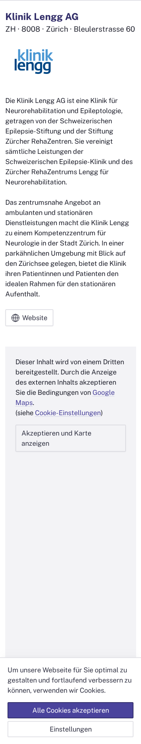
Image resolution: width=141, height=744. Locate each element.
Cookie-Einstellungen (68, 413)
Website (34, 318)
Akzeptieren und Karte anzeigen (56, 438)
